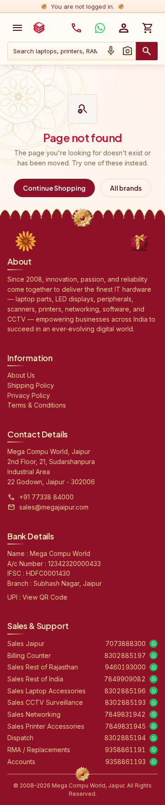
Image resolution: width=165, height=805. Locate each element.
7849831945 (125, 726)
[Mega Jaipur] (39, 28)
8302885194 (125, 738)
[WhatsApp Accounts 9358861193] (153, 762)
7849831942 (125, 714)
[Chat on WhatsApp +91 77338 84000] (100, 28)
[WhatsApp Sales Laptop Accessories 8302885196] (153, 690)
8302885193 (125, 702)
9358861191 (125, 750)
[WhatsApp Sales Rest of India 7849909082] (153, 679)
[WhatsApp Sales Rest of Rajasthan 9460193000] (153, 667)
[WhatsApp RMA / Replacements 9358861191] (153, 750)
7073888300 (125, 643)
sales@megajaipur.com (53, 507)
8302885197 (125, 655)
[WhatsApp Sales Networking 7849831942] (153, 714)
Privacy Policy (28, 395)
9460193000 (125, 667)
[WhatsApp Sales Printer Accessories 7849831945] (153, 726)
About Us (21, 375)
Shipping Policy (30, 385)
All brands (126, 188)
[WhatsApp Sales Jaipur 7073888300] (153, 644)
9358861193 (125, 761)
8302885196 (125, 691)
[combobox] (55, 51)
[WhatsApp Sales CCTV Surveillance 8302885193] (153, 702)
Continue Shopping (54, 188)
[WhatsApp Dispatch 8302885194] (153, 738)
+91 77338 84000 (46, 497)
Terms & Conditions (36, 405)
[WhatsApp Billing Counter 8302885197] (153, 655)
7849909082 (125, 679)
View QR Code (44, 597)
